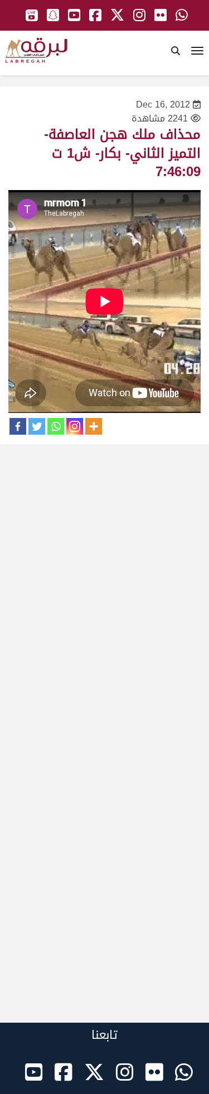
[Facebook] (17, 426)
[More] (93, 426)
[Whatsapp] (55, 426)
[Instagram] (74, 426)
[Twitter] (36, 426)
